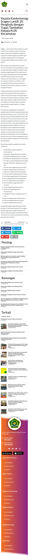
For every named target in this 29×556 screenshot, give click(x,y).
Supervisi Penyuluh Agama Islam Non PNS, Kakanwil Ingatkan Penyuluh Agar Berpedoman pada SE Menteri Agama (17, 353)
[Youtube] (9, 11)
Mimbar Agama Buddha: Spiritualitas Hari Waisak (12, 266)
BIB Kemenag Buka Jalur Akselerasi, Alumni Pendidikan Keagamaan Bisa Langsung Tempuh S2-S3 (13, 257)
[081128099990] (2, 438)
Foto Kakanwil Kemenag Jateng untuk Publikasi (11, 319)
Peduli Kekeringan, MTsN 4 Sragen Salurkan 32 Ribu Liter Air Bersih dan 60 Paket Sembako (18, 394)
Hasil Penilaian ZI (9, 466)
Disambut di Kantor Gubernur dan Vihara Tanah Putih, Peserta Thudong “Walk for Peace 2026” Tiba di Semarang (14, 304)
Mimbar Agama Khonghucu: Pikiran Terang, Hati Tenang (13, 294)
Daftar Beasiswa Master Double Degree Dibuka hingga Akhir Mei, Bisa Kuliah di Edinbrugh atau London (14, 262)
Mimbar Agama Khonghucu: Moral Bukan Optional (12, 271)
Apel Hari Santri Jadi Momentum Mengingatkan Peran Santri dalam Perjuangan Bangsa (15, 362)
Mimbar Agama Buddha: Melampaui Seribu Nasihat (12, 252)
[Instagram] (12, 11)
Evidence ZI (7, 469)
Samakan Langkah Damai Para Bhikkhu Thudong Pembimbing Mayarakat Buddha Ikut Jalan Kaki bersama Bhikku (14, 299)
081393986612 (8, 443)
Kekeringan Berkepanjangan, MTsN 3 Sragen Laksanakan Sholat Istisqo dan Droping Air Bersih (18, 345)
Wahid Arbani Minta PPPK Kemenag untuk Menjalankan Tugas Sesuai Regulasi (17, 409)
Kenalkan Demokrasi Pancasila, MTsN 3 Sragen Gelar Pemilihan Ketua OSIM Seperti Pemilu (18, 370)
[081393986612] (2, 443)
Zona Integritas (8, 462)
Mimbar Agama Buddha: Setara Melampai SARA (11, 286)
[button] (27, 4)
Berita (8, 316)
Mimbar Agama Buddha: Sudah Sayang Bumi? (11, 290)
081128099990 (8, 438)
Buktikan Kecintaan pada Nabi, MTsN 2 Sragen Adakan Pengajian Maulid (16, 385)
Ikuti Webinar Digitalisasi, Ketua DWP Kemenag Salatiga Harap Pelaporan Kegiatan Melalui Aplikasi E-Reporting (18, 325)
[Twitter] (5, 11)
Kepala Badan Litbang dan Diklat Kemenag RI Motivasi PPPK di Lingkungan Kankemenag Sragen (17, 402)
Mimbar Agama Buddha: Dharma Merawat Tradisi (12, 282)
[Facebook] (2, 11)
